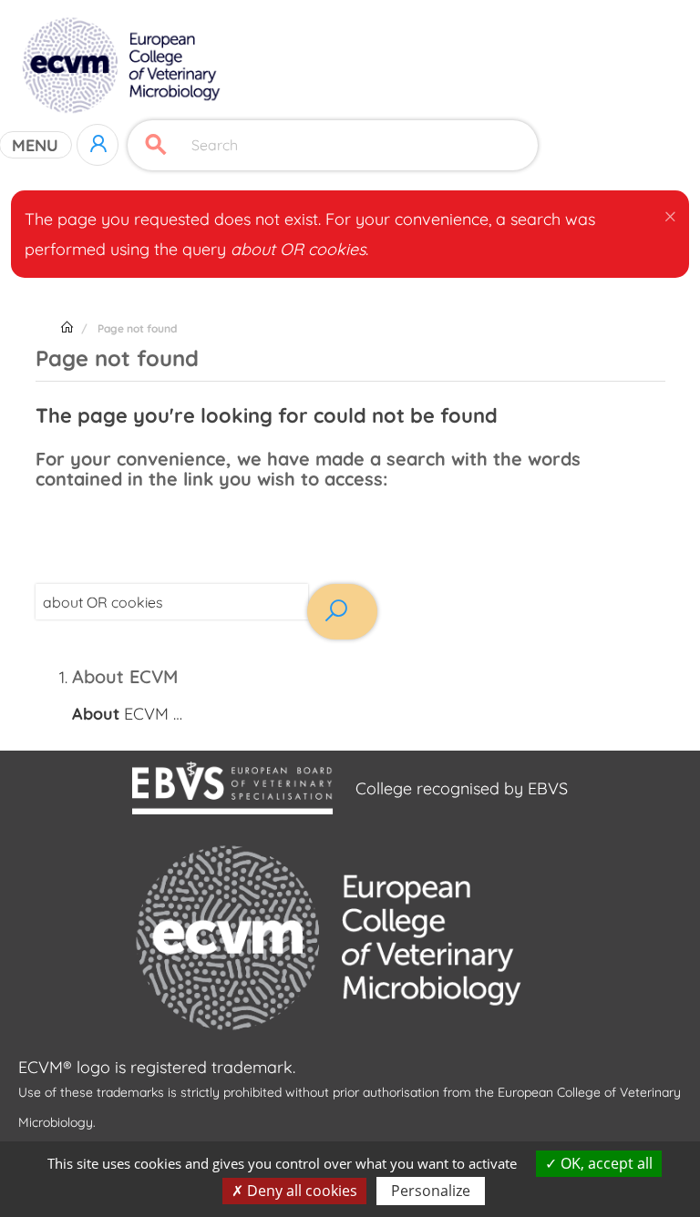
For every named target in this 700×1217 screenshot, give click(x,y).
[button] (670, 213)
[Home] (123, 65)
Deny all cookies (300, 1191)
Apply (156, 145)
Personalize (430, 1191)
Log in (97, 145)
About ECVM (125, 676)
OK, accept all (605, 1163)
